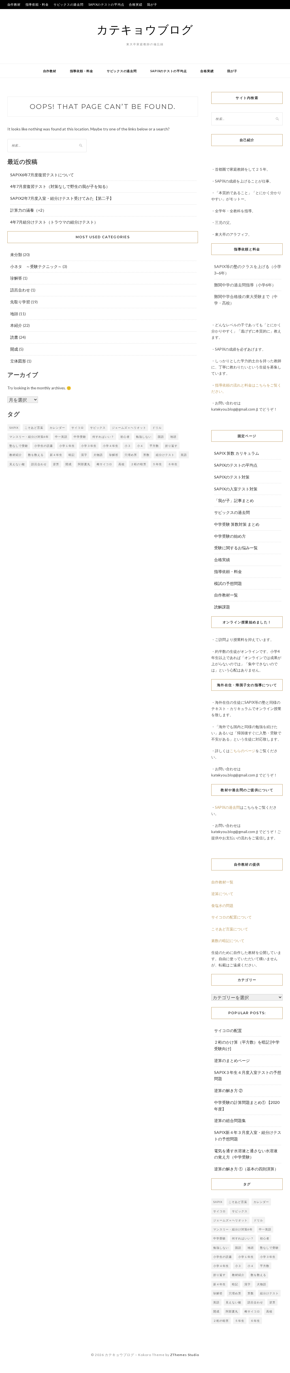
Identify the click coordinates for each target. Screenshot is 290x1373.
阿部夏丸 (84, 464)
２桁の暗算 (138, 464)
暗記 (72, 454)
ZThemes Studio (184, 1355)
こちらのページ (242, 750)
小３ (128, 445)
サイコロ (77, 427)
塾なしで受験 (18, 445)
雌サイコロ (104, 464)
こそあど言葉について (229, 929)
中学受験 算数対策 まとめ (236, 524)
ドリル (157, 427)
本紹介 (16, 325)
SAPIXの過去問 (227, 807)
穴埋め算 (131, 454)
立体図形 (18, 361)
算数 (146, 454)
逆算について (222, 893)
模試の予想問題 (228, 583)
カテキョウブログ (145, 29)
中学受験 (80, 436)
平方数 (154, 445)
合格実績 (135, 4)
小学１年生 (67, 445)
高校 (121, 464)
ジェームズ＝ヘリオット (129, 427)
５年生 (157, 464)
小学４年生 (110, 445)
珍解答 (16, 278)
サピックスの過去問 (69, 4)
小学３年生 (89, 445)
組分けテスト (165, 454)
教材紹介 (15, 454)
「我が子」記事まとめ (234, 500)
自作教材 (14, 4)
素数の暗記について (227, 940)
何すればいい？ (103, 436)
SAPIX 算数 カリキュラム (236, 453)
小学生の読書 (43, 445)
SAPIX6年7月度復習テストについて (42, 174)
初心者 (125, 436)
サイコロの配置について (231, 917)
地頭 (14, 313)
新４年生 (56, 454)
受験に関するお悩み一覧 (236, 547)
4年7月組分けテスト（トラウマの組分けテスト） (54, 222)
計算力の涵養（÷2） (28, 210)
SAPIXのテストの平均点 (106, 4)
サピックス (98, 427)
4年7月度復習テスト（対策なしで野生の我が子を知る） (60, 186)
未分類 (16, 254)
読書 (14, 337)
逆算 (56, 464)
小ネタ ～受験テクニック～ (36, 266)
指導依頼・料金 (37, 4)
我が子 (152, 4)
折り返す (171, 445)
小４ (140, 445)
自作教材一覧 (226, 595)
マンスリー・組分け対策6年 (29, 436)
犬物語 (98, 454)
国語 (161, 436)
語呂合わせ (20, 290)
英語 (184, 454)
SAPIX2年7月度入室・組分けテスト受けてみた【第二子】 (62, 198)
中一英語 (61, 436)
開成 (14, 349)
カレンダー (57, 427)
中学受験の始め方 (230, 536)
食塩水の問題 (222, 905)
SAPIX (13, 427)
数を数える (36, 454)
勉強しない (144, 436)
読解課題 (222, 606)
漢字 (84, 454)
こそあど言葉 (34, 427)
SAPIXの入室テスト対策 (235, 488)
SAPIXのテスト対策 (232, 477)
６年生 (173, 464)
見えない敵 (17, 464)
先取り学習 (20, 301)
